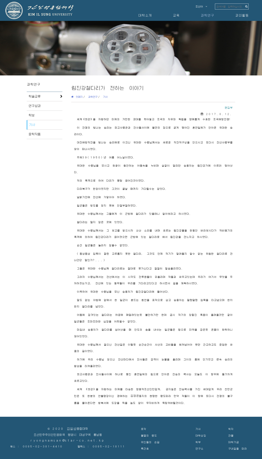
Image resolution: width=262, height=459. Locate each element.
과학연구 (207, 15)
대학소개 (145, 15)
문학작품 (35, 134)
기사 (32, 124)
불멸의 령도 (149, 435)
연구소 (199, 448)
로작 (143, 428)
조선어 (201, 6)
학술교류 (35, 96)
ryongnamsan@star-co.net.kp (68, 440)
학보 (32, 115)
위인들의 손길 (150, 442)
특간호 (145, 448)
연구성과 (35, 105)
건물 (230, 435)
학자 (230, 428)
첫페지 (78, 96)
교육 (176, 15)
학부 (198, 442)
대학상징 (200, 435)
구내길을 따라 (237, 448)
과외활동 (242, 15)
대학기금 (233, 442)
